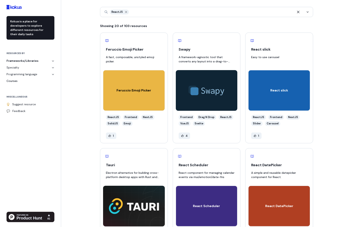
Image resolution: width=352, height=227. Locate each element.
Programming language (22, 74)
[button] (126, 12)
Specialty (13, 67)
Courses (12, 81)
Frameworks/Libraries (22, 61)
